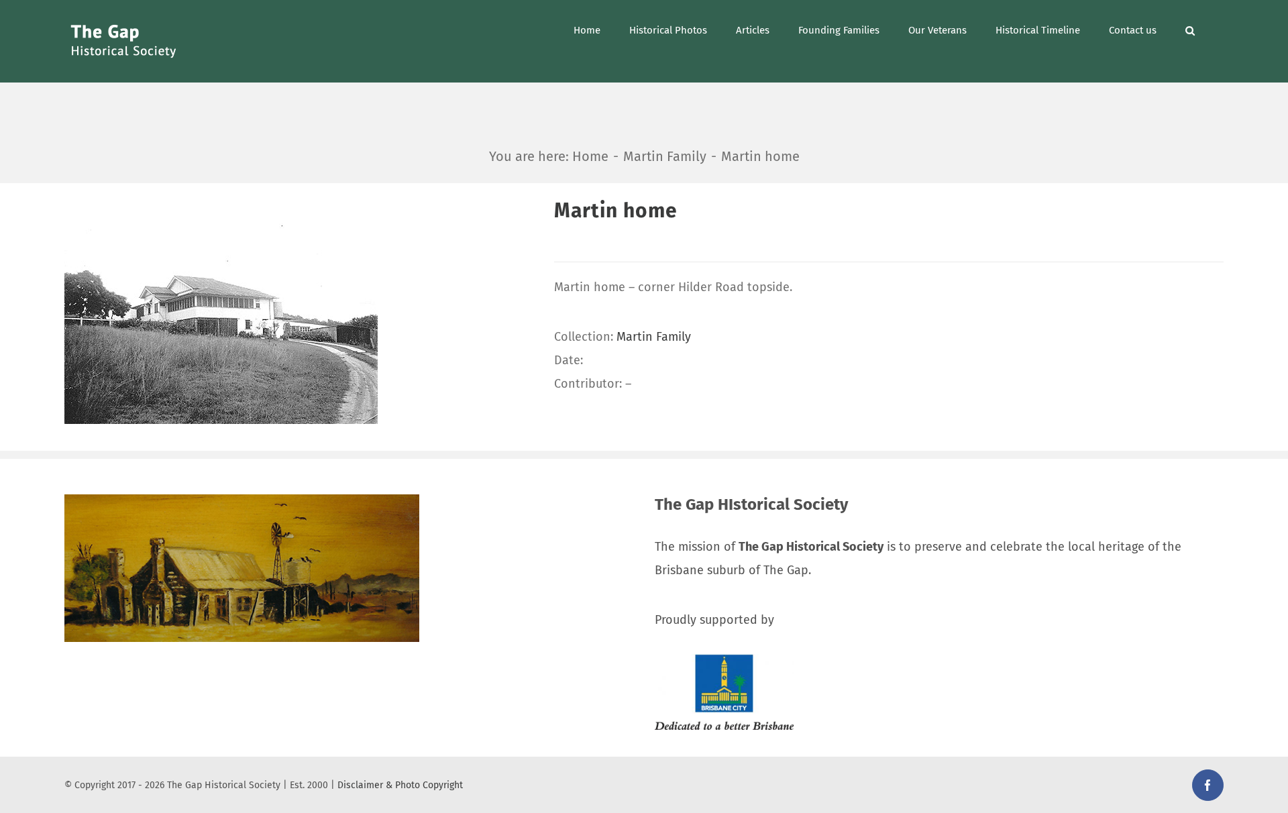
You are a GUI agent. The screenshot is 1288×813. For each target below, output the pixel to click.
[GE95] (299, 310)
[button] (1190, 29)
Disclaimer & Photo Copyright (400, 785)
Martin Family (653, 336)
